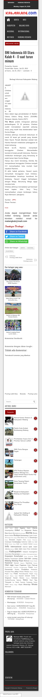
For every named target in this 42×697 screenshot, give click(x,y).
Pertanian (34, 569)
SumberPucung (10, 580)
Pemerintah (9, 569)
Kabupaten (11, 25)
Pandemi (16, 567)
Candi (31, 535)
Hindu (10, 544)
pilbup (17, 571)
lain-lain (27, 558)
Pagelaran (23, 565)
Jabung (7, 549)
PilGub (21, 571)
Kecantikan (23, 554)
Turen (35, 582)
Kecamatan (16, 554)
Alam (28, 528)
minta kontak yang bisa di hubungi (19, 617)
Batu (6, 533)
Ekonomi (12, 540)
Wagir (15, 584)
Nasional (10, 31)
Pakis (29, 565)
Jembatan (34, 549)
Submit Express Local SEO (10, 694)
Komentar (30, 556)
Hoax (14, 544)
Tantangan (18, 460)
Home (8, 20)
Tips (35, 580)
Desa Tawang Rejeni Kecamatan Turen (21, 482)
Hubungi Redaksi (24, 37)
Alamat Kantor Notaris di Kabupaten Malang (23, 419)
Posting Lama (32, 394)
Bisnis (35, 533)
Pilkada (26, 571)
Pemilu (17, 569)
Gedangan (8, 542)
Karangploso (33, 551)
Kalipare (25, 551)
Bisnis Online (9, 535)
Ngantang (29, 563)
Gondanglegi (16, 542)
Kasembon (8, 554)
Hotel (21, 544)
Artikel (17, 530)
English (19, 540)
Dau (18, 537)
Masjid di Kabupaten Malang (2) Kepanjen (21, 493)
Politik (16, 574)
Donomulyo (33, 537)
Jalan (16, 549)
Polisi (11, 573)
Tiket (31, 580)
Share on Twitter (17, 236)
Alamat (34, 528)
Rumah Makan (9, 576)
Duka (6, 540)
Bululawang (24, 535)
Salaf (16, 576)
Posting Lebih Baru (11, 394)
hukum (25, 544)
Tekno (25, 580)
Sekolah (27, 576)
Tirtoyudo (8, 582)
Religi (35, 573)
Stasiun (21, 578)
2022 (11, 528)
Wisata (34, 584)
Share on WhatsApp (18, 241)
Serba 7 (34, 576)
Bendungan (22, 533)
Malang (8, 561)
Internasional (23, 31)
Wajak (20, 584)
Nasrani (16, 563)
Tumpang (29, 582)
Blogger (35, 688)
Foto (24, 540)
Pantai (30, 567)
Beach (11, 533)
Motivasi (10, 37)
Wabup (11, 584)
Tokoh (17, 582)
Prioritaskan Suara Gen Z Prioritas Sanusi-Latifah (23, 440)
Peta (12, 571)
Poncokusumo (23, 573)
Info (24, 19)
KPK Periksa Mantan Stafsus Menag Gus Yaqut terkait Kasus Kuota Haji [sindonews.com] (25, 473)
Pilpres (31, 571)
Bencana (16, 533)
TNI (13, 582)
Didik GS (26, 537)
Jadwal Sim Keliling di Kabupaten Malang (22, 514)
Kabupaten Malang (17, 688)
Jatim (20, 549)
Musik (35, 561)
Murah (32, 561)
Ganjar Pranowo (32, 540)
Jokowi (7, 551)
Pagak (17, 565)
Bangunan (28, 530)
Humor (30, 544)
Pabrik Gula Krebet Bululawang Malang (21, 429)
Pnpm (7, 573)
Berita (16, 19)
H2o (33, 542)
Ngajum (22, 563)
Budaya (17, 535)
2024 (16, 528)
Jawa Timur (26, 549)
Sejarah (21, 576)
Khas (25, 556)
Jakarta (12, 549)
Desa (22, 537)
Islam (35, 547)
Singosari (8, 578)
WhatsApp (26, 584)
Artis (22, 530)
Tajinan (18, 580)
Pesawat (7, 571)
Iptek (30, 547)
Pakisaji (34, 565)
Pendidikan (25, 569)
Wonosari (8, 586)
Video (7, 584)
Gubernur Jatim (26, 542)
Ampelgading (9, 530)
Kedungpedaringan (32, 554)
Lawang (34, 558)
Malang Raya (24, 25)
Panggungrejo (23, 567)
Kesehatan (18, 556)
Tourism (22, 582)
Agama (22, 528)
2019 (6, 528)
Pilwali (35, 571)
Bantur (35, 530)
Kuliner (21, 558)
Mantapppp (11, 602)
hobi (17, 544)
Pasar (35, 567)
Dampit (9, 537)
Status (28, 578)
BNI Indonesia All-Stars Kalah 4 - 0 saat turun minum (19, 56)
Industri (35, 544)
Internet (25, 546)
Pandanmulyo (8, 567)
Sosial (15, 578)
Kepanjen (9, 556)
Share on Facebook (18, 231)
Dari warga (14, 537)
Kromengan (14, 558)
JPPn (14, 200)
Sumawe (34, 578)
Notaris (35, 563)
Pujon (31, 573)
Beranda (23, 394)
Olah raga (9, 251)
